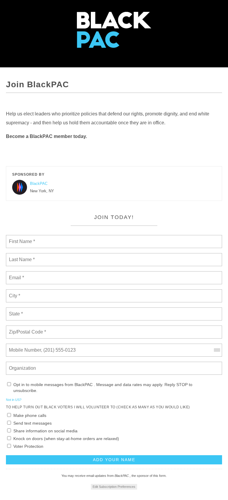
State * (16, 310)
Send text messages (32, 423)
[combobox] (217, 350)
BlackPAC (39, 183)
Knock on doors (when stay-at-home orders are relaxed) (66, 438)
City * (15, 292)
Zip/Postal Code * (26, 328)
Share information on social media (45, 430)
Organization (23, 364)
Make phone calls (29, 415)
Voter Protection (28, 446)
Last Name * (20, 256)
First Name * (21, 238)
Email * (16, 274)
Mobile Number (24, 346)
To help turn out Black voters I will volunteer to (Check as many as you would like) (98, 407)
